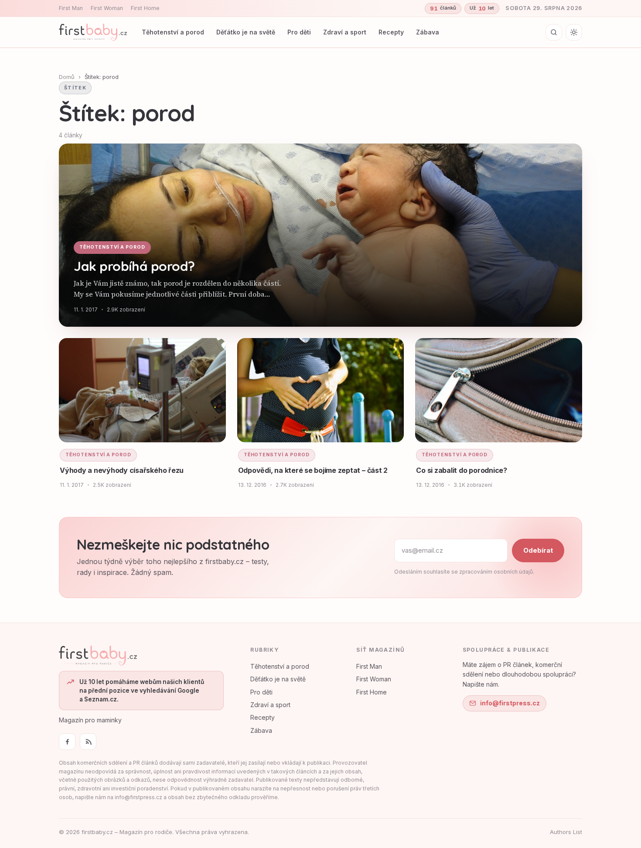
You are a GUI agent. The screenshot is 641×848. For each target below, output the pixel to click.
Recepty (391, 32)
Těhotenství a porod (173, 32)
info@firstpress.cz (510, 703)
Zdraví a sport (344, 32)
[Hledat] (554, 32)
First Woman (107, 8)
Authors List (566, 831)
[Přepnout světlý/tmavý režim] (574, 32)
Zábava (427, 32)
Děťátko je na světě (245, 32)
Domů (67, 76)
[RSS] (88, 741)
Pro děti (299, 32)
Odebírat (538, 550)
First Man (71, 8)
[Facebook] (67, 741)
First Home (145, 8)
